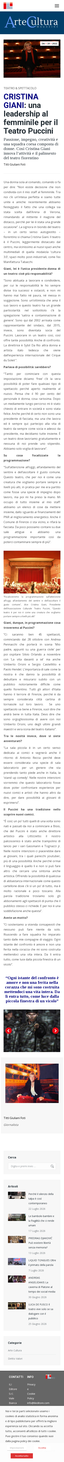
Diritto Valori (15, 1358)
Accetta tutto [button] (21, 1455)
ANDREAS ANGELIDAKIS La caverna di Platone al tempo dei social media (41, 1284)
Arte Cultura (15, 1350)
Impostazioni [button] (17, 1447)
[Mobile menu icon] (56, 5)
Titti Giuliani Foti (14, 164)
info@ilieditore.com (38, 1403)
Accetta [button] (42, 1447)
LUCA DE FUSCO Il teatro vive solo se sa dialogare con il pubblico (40, 1311)
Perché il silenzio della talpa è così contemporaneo (41, 1198)
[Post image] (17, 1195)
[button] (8, 1030)
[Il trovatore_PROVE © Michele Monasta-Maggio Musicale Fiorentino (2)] (31, 1030)
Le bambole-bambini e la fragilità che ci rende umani (41, 1220)
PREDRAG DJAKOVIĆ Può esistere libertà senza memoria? (40, 1242)
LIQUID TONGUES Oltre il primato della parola (42, 1263)
